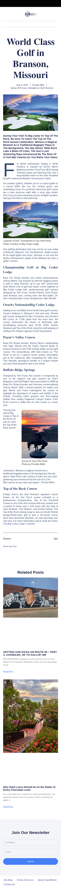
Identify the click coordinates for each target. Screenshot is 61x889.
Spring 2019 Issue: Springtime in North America (32, 88)
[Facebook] (28, 4)
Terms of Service (25, 880)
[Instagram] (33, 4)
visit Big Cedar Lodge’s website (19, 524)
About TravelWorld (47, 880)
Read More (8, 671)
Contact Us (9, 884)
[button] (30, 23)
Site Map (8, 880)
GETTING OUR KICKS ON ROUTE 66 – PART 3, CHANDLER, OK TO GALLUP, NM (30, 653)
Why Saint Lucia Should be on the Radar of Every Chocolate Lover (29, 788)
